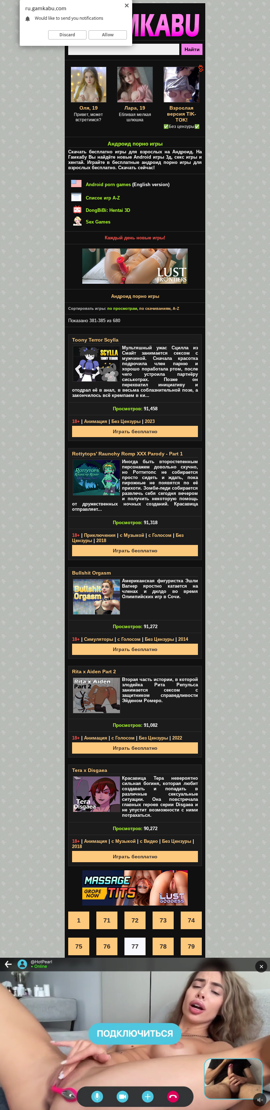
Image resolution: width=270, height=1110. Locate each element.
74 (191, 920)
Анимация (95, 421)
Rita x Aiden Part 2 (94, 671)
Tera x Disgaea (89, 770)
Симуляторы (98, 639)
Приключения (100, 535)
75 (78, 946)
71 (106, 920)
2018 (101, 540)
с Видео (149, 841)
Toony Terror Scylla (95, 340)
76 (106, 946)
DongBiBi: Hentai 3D (108, 210)
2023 (150, 421)
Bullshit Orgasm (91, 573)
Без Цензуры (126, 421)
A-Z (176, 308)
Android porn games (108, 184)
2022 (177, 738)
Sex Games (98, 222)
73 (163, 920)
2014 (183, 639)
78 (163, 946)
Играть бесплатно (135, 431)
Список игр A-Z (103, 198)
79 (191, 946)
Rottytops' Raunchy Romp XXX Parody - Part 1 (127, 453)
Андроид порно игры (135, 296)
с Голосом (160, 535)
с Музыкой (132, 535)
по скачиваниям (155, 308)
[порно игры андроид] (135, 37)
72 (135, 920)
